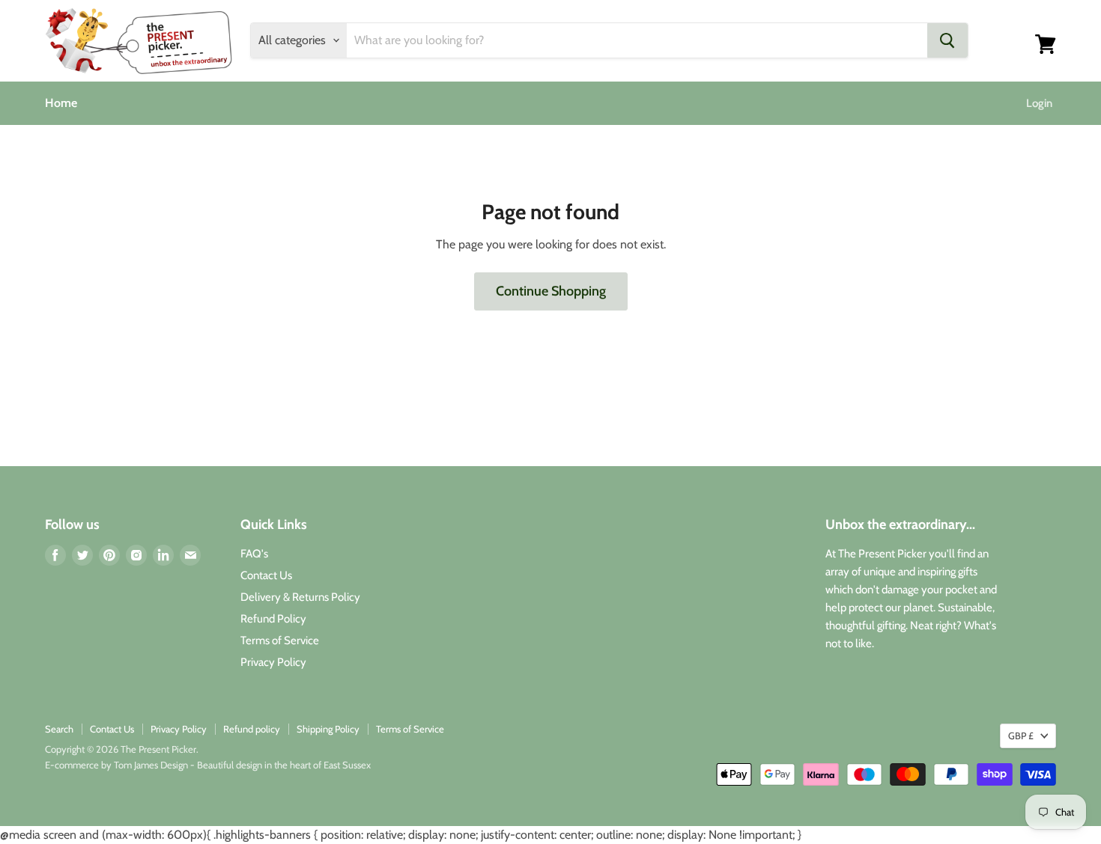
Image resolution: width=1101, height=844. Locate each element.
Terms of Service (279, 640)
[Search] (947, 40)
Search (59, 729)
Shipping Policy (328, 729)
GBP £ (1021, 735)
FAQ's (254, 553)
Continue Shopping (551, 291)
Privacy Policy (273, 662)
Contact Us (266, 575)
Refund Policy (273, 619)
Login (1039, 103)
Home (61, 103)
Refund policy (251, 729)
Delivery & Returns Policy (300, 597)
